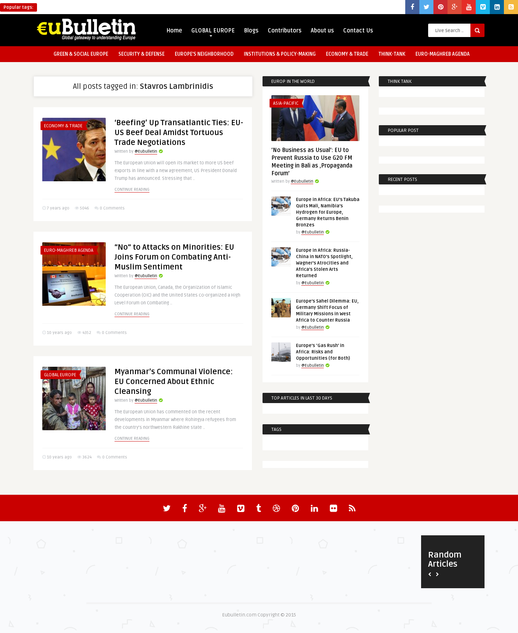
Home (174, 30)
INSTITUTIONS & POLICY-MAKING (280, 54)
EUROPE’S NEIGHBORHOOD (204, 54)
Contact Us (358, 30)
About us (322, 30)
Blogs (251, 30)
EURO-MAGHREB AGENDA (442, 54)
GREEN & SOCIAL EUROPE (81, 54)
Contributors (285, 30)
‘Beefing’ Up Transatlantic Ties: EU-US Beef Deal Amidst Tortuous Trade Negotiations (179, 132)
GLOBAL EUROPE (213, 30)
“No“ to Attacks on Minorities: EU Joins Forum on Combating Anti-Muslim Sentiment (174, 257)
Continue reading (132, 189)
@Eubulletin (146, 151)
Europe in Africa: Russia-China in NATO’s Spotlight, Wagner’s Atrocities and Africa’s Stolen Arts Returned (324, 263)
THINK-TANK (391, 54)
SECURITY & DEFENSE (141, 54)
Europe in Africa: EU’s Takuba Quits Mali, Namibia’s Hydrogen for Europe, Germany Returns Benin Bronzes (327, 212)
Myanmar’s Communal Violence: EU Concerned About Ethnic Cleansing (174, 381)
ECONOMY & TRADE (347, 54)
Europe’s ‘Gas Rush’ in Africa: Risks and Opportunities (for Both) (323, 352)
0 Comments (112, 208)
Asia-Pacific (285, 103)
